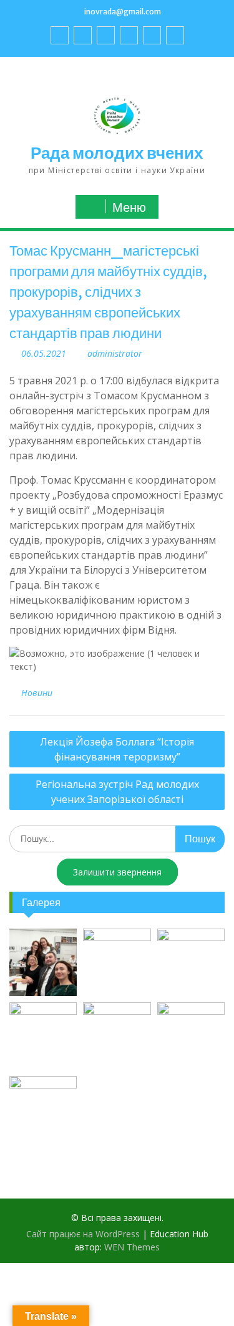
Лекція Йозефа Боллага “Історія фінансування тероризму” (117, 749)
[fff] (60, 35)
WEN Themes (132, 1247)
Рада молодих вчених (117, 152)
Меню (129, 207)
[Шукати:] (117, 838)
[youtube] (83, 35)
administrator (114, 353)
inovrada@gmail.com (122, 11)
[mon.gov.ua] (175, 35)
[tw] (106, 35)
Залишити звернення (117, 872)
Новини (36, 693)
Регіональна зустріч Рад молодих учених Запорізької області (117, 791)
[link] (129, 35)
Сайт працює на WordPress (83, 1234)
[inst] (152, 35)
